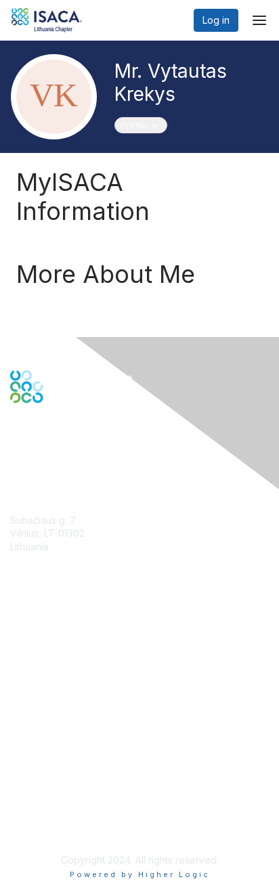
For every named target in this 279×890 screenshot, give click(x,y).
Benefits (28, 650)
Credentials (35, 663)
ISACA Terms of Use (55, 793)
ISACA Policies (42, 780)
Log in (216, 20)
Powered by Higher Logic (140, 874)
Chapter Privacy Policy (61, 826)
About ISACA (38, 753)
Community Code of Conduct (75, 766)
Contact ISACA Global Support (78, 683)
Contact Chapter (46, 567)
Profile (143, 125)
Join (19, 636)
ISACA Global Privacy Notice (73, 806)
